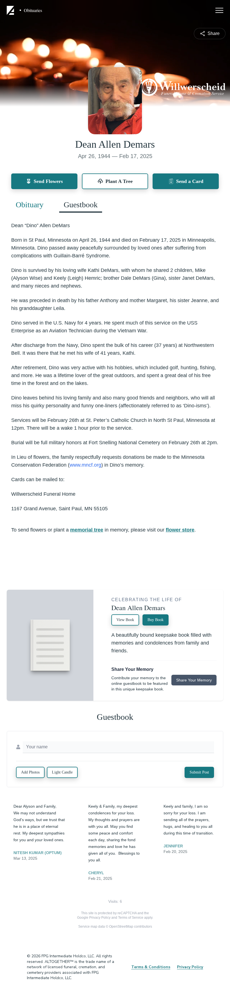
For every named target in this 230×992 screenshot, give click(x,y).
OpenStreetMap (121, 926)
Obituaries (33, 10)
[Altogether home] (11, 10)
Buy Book (156, 620)
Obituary (29, 204)
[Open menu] (219, 10)
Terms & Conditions (150, 967)
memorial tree (86, 530)
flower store (180, 530)
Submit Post (199, 772)
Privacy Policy (100, 918)
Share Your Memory (194, 680)
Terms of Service (130, 918)
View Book (125, 620)
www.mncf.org (85, 465)
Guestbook (81, 204)
